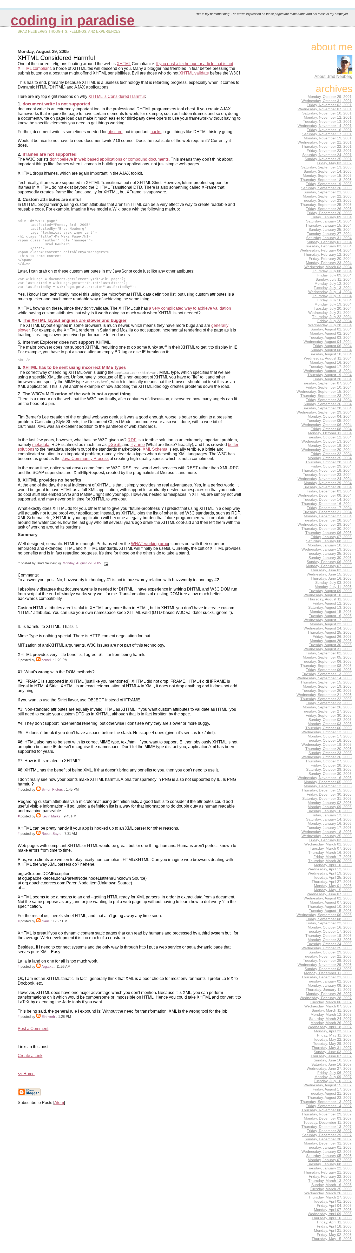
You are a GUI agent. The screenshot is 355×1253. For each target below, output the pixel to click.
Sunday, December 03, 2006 (328, 969)
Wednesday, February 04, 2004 (326, 250)
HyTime (137, 444)
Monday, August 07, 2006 (331, 902)
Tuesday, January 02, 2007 (329, 981)
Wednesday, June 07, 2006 (329, 894)
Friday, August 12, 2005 (332, 603)
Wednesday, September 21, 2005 (324, 695)
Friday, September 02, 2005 (329, 653)
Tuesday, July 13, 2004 (333, 288)
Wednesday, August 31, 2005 (328, 649)
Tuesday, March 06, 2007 (331, 1002)
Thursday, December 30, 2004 (326, 528)
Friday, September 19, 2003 (329, 184)
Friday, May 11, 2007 (334, 1035)
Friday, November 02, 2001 (329, 105)
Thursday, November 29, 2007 (326, 1114)
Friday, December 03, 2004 (329, 491)
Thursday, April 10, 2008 (332, 1218)
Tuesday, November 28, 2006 (327, 960)
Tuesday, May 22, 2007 (332, 1039)
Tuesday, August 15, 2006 (330, 911)
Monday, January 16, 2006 (330, 823)
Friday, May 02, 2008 (334, 1234)
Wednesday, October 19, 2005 (326, 744)
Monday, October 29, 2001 (330, 96)
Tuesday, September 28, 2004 (327, 408)
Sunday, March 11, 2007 (332, 1010)
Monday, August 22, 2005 (331, 624)
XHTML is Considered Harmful (116, 96)
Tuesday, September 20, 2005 (327, 690)
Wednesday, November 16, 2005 (325, 778)
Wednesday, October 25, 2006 (326, 948)
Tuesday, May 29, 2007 (332, 1043)
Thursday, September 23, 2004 (326, 396)
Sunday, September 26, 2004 (328, 404)
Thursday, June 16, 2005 (331, 578)
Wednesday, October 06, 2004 (326, 425)
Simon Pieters (52, 789)
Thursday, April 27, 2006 (332, 881)
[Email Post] (105, 563)
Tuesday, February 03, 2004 (328, 246)
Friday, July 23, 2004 (334, 321)
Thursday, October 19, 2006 (328, 935)
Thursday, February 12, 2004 (328, 254)
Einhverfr (48, 1017)
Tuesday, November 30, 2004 (327, 487)
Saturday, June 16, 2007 (331, 1064)
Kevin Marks (51, 816)
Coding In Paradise (73, 20)
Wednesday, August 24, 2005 (328, 628)
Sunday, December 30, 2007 (328, 1139)
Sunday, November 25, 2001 (328, 159)
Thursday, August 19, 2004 (329, 375)
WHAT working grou (149, 543)
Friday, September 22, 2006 (329, 923)
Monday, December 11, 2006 (328, 973)
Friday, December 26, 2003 (329, 213)
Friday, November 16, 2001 (329, 130)
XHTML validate (194, 73)
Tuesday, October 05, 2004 (329, 420)
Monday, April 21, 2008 (333, 1230)
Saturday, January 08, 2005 (329, 541)
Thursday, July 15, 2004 (332, 296)
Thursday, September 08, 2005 (326, 665)
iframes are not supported (49, 154)
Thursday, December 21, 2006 (326, 977)
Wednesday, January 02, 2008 (326, 1151)
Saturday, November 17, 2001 (327, 134)
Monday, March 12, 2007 (331, 1014)
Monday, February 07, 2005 (329, 566)
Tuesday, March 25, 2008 (331, 1189)
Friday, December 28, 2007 (329, 1131)
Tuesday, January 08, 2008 (329, 1164)
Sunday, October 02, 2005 (330, 719)
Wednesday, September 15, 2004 (324, 391)
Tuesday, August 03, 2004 (330, 337)
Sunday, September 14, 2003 (328, 171)
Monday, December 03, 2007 (328, 1118)
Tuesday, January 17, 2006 (329, 827)
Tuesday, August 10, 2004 (330, 354)
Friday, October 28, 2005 (331, 765)
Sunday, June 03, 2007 (333, 1052)
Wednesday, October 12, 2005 (326, 732)
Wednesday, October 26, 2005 (326, 757)
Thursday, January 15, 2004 (328, 225)
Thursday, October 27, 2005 (328, 761)
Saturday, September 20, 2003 (326, 188)
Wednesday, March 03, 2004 (328, 267)
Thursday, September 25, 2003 (326, 204)
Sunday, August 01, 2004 (331, 329)
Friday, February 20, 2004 (330, 258)
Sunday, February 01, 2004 (329, 242)
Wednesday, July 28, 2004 (330, 325)
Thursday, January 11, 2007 (329, 989)
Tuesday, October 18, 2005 (329, 740)
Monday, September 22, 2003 (327, 196)
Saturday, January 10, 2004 (329, 221)
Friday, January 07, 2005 (331, 537)
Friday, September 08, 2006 (329, 919)
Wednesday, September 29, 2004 (324, 412)
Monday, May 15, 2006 (333, 890)
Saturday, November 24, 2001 (327, 155)
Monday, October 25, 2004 (330, 458)
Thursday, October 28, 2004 (328, 462)
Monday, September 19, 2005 (327, 686)
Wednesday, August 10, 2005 (328, 595)
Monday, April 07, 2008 (333, 1210)
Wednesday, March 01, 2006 (328, 844)
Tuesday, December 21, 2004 (327, 512)
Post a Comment (33, 1028)
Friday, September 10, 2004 (329, 387)
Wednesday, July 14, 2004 (330, 292)
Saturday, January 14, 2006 (329, 819)
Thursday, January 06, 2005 (328, 533)
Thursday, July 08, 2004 (332, 271)
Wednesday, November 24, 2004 (325, 479)
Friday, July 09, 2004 (334, 275)
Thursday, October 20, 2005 (328, 749)
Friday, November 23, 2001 (329, 150)
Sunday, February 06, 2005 (329, 562)
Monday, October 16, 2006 (330, 927)
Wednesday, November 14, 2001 (325, 126)
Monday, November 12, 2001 (328, 117)
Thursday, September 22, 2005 (326, 699)
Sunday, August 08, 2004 (331, 350)
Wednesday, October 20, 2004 (326, 450)
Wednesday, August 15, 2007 (328, 1085)
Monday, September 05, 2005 (327, 657)
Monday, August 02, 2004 (331, 333)
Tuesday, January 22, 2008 (329, 1168)
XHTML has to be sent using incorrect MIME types (74, 367)
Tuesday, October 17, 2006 (329, 931)
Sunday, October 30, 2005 (330, 773)
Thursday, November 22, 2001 (326, 146)
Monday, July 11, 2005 (333, 587)
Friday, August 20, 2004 (332, 379)
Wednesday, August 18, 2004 (328, 371)
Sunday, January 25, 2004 (330, 229)
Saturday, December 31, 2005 (327, 798)
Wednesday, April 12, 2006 (330, 869)
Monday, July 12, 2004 (333, 283)
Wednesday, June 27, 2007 (329, 1068)
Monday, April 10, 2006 (333, 865)
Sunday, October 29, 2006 (330, 952)
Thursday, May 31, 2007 (332, 1048)
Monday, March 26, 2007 (331, 1023)
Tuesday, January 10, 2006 (329, 811)
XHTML (124, 64)
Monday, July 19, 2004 (333, 304)
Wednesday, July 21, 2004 (330, 312)
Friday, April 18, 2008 (334, 1226)
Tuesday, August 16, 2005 (330, 616)
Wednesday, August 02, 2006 (328, 898)
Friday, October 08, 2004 (331, 429)
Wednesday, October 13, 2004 (326, 441)
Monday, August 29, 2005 (82, 563)
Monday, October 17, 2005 (330, 736)
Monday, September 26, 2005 (327, 707)
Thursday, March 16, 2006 (330, 852)
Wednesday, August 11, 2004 (328, 358)
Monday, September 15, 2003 (327, 175)
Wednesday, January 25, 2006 (326, 836)
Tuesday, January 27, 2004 (329, 234)
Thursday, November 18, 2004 (326, 470)
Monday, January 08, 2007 (330, 985)
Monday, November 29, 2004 (328, 483)
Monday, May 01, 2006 (333, 886)
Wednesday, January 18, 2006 (326, 832)
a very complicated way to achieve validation (190, 308)
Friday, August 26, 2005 (332, 636)
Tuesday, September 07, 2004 (327, 383)
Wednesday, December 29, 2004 (325, 524)
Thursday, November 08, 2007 (326, 1110)
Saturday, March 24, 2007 (330, 1019)
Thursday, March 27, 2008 (330, 1197)
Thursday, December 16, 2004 (326, 504)
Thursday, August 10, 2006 (329, 906)
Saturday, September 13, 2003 (326, 167)
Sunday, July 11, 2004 (333, 279)
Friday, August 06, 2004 (332, 346)
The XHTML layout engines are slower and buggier (75, 320)
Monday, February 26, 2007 (329, 994)
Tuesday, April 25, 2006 (332, 877)
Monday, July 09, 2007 (333, 1077)
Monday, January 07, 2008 (330, 1160)
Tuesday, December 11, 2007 (327, 1122)
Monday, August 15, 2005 (331, 611)
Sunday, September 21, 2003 (328, 192)
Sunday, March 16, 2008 (331, 1185)
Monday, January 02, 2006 (330, 803)
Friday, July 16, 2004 (334, 300)
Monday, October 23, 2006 (330, 940)
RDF (132, 440)
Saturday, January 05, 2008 (329, 1156)
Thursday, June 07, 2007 (331, 1056)
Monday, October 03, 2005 (330, 724)
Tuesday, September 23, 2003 (327, 200)
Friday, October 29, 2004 (331, 466)
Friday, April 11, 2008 (334, 1222)
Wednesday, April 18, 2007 (330, 1027)
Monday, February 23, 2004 (329, 263)
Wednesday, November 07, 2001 (325, 109)
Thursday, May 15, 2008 (332, 1239)
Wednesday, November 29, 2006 (325, 965)
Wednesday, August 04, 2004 (328, 342)
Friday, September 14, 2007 (329, 1106)
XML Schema (155, 449)
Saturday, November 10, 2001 (327, 113)
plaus (46, 921)
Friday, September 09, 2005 (329, 670)
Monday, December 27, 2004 (328, 516)
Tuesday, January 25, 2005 (329, 553)
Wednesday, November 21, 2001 (325, 142)
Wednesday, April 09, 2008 (330, 1214)
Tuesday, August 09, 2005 (330, 591)
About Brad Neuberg (333, 76)
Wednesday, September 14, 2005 (324, 678)
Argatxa (47, 966)
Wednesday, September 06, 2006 (324, 915)
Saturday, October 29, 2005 (329, 769)
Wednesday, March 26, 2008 (328, 1193)
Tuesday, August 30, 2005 (330, 645)
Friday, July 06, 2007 (334, 1073)
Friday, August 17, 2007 (332, 1089)
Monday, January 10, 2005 (330, 545)
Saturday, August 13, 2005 (330, 607)
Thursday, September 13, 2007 (326, 1102)
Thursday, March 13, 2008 (330, 1181)
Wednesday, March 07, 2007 (328, 1006)
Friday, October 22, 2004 (331, 454)
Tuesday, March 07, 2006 (331, 848)
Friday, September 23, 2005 (329, 703)
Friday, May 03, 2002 (334, 163)
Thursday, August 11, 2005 (330, 599)
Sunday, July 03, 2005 (333, 582)
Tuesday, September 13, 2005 (327, 674)
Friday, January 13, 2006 (331, 815)
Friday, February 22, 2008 (330, 1176)
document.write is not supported (56, 103)
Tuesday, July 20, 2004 (333, 308)
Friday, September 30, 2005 (329, 715)
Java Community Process (85, 458)
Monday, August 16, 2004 (331, 362)
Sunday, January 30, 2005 (330, 558)
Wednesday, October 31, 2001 (326, 101)
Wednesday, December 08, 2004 (325, 495)
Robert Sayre (51, 834)
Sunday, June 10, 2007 (333, 1060)
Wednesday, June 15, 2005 (329, 574)
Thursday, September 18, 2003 (326, 180)
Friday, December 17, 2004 (329, 508)
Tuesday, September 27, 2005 (327, 711)
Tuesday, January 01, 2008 (329, 1147)
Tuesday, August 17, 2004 (330, 366)
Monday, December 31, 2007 (328, 1143)
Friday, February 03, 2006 (330, 840)
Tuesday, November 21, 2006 (327, 956)
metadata (40, 444)
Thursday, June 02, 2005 (331, 570)
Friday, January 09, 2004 (331, 217)
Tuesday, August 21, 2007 (330, 1093)
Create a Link (30, 1055)
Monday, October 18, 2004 (330, 445)
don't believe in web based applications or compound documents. (110, 159)
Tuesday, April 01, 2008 (332, 1201)
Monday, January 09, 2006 (330, 807)
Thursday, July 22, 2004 (332, 317)
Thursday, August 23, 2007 (329, 1097)
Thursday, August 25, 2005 (329, 632)
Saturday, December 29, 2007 (327, 1135)
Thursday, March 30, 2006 (330, 861)
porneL (47, 660)
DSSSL (114, 444)
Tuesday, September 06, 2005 (327, 661)
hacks (155, 132)
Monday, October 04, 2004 (330, 416)
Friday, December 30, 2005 (329, 794)
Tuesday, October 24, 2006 (329, 944)
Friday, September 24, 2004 (329, 400)
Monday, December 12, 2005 (328, 786)
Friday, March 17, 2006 (332, 857)
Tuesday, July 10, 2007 (333, 1081)
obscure (115, 132)
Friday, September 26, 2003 (329, 209)
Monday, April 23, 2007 (333, 1031)
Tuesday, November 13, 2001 (327, 121)
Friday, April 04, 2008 (334, 1205)
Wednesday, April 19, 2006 (330, 873)
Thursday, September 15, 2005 (326, 682)
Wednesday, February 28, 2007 (326, 998)
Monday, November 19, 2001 (328, 138)
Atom (59, 1102)
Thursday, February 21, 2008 (328, 1172)
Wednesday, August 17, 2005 (328, 620)
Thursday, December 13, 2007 (326, 1127)
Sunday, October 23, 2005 (330, 753)
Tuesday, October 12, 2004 (329, 437)
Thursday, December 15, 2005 (326, 790)
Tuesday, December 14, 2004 (327, 499)
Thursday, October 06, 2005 (328, 728)
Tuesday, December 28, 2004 (327, 520)
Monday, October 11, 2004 (330, 433)
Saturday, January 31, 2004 (329, 238)
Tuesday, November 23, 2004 (327, 474)
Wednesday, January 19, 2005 (326, 549)
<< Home (26, 1074)
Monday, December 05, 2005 (328, 782)
